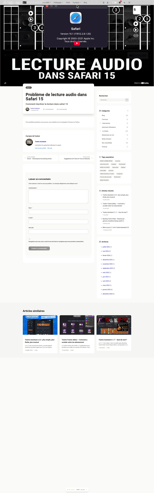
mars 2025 (106, 285)
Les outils (45, 2)
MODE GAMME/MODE (106, 161)
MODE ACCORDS (105, 167)
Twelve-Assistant (35, 108)
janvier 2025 (106, 289)
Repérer (123, 167)
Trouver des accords (105, 177)
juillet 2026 (106, 247)
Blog (85, 2)
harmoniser (122, 164)
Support (29, 87)
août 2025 (106, 272)
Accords (117, 161)
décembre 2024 (107, 294)
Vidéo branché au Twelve (107, 174)
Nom (30, 208)
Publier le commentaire (39, 248)
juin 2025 (106, 277)
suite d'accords (104, 164)
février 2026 (106, 255)
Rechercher (117, 177)
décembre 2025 (107, 260)
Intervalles (103, 170)
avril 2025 (106, 281)
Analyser (113, 164)
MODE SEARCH (104, 180)
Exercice (111, 170)
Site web (49, 148)
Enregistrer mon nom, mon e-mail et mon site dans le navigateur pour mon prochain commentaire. (56, 241)
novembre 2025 (107, 264)
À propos (76, 2)
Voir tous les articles (40, 148)
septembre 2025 (108, 268)
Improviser (115, 167)
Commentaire (33, 188)
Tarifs (68, 2)
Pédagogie (57, 2)
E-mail (31, 218)
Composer (119, 174)
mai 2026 (106, 251)
